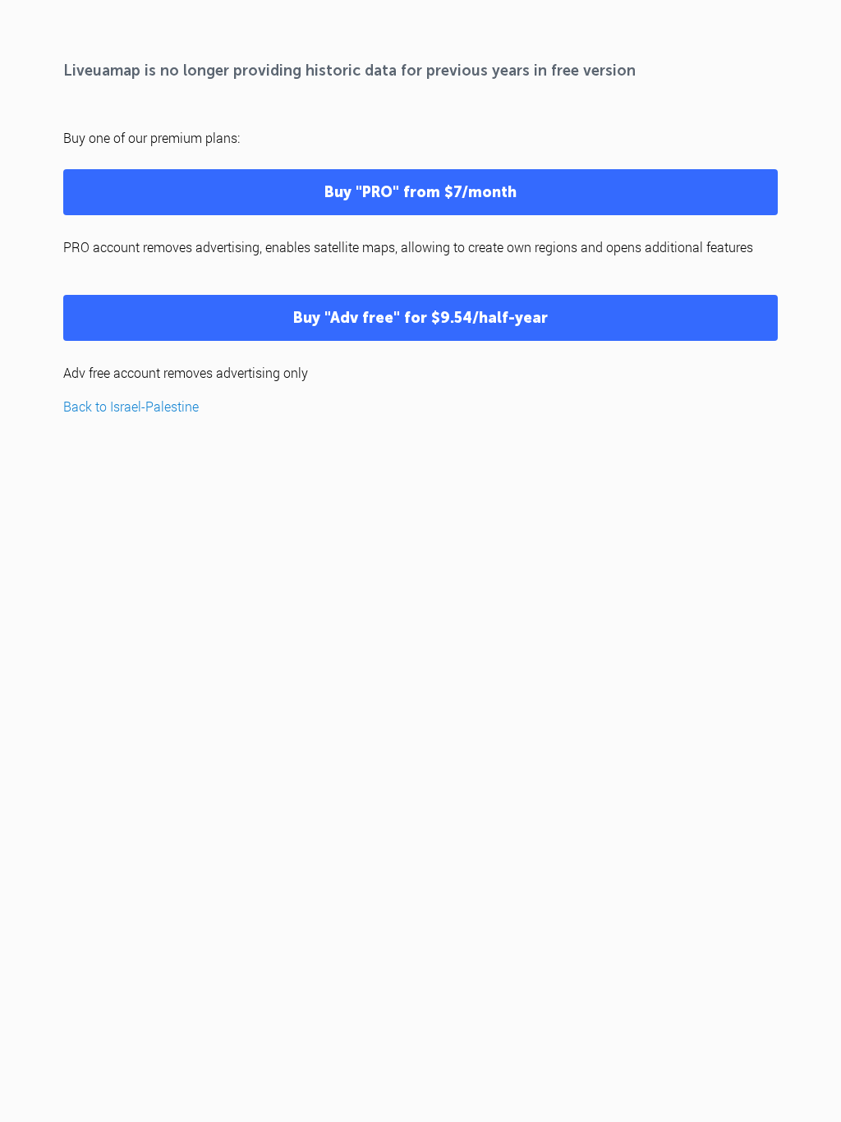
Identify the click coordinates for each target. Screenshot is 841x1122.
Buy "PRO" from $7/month (420, 192)
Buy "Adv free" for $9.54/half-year (420, 318)
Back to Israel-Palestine (131, 406)
